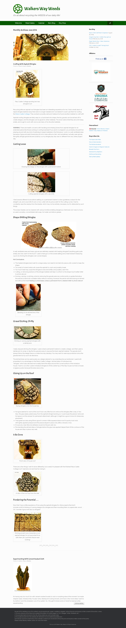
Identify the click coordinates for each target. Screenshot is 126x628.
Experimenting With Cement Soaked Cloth (28, 559)
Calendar (41, 23)
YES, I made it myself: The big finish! (99, 45)
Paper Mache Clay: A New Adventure (99, 41)
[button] (110, 23)
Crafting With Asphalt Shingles (24, 64)
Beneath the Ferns (94, 149)
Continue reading (79, 603)
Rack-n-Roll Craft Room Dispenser (98, 32)
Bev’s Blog (51, 23)
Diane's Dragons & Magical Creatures (99, 147)
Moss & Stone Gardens (95, 142)
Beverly (29, 66)
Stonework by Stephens (95, 151)
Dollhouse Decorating (95, 154)
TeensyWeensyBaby (94, 156)
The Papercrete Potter (95, 139)
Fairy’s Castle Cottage (23, 114)
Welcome (18, 23)
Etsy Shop (62, 23)
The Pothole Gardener (95, 144)
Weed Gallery (30, 23)
